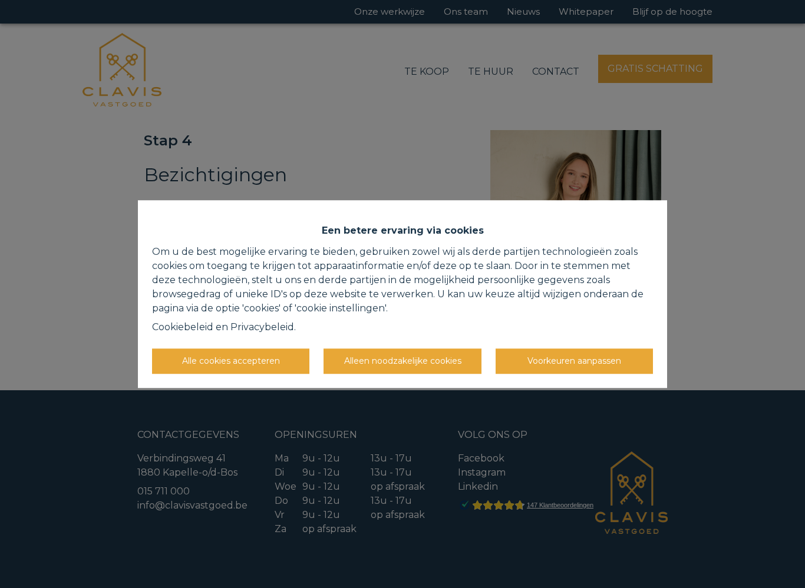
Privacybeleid (262, 327)
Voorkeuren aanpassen (574, 361)
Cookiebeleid (182, 327)
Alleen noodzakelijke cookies (402, 361)
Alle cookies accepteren (231, 361)
